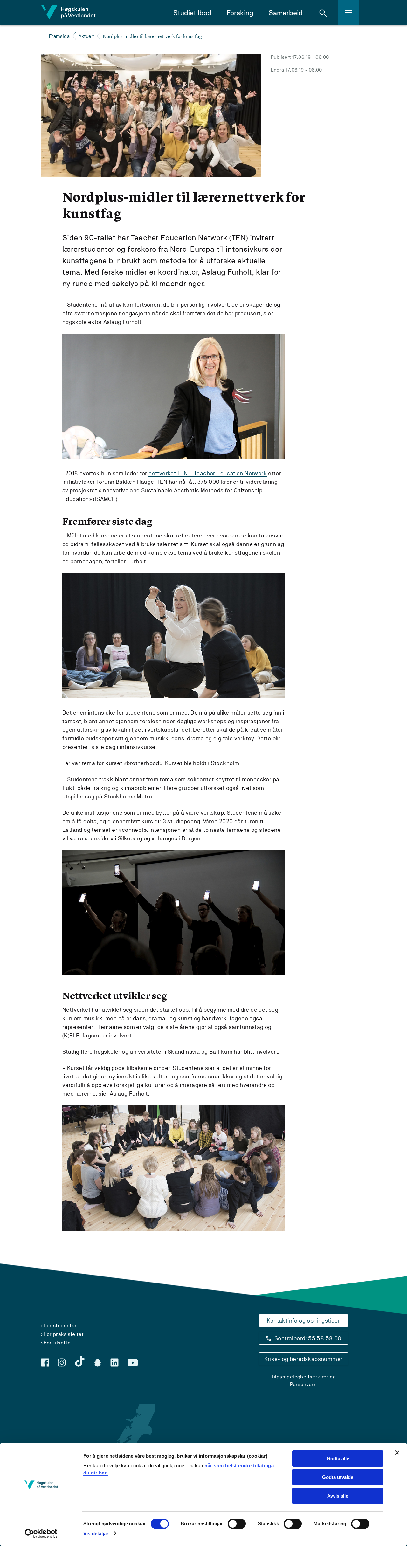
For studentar (60, 1326)
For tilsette (57, 1343)
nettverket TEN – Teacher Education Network (207, 473)
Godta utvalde (337, 1477)
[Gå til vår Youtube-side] (133, 1362)
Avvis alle (337, 1496)
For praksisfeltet (64, 1334)
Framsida (59, 36)
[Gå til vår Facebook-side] (45, 1362)
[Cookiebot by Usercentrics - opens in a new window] (41, 1533)
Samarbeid (286, 13)
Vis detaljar (95, 1533)
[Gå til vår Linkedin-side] (114, 1362)
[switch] (237, 1524)
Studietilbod (192, 13)
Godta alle (338, 1458)
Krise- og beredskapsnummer (303, 1359)
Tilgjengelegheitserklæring (303, 1377)
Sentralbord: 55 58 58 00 (307, 1338)
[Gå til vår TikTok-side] (80, 1361)
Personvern (303, 1384)
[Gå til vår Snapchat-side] (97, 1362)
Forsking (240, 13)
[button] (323, 12)
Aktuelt (86, 36)
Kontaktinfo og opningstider (303, 1320)
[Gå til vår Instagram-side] (61, 1362)
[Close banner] (397, 1452)
